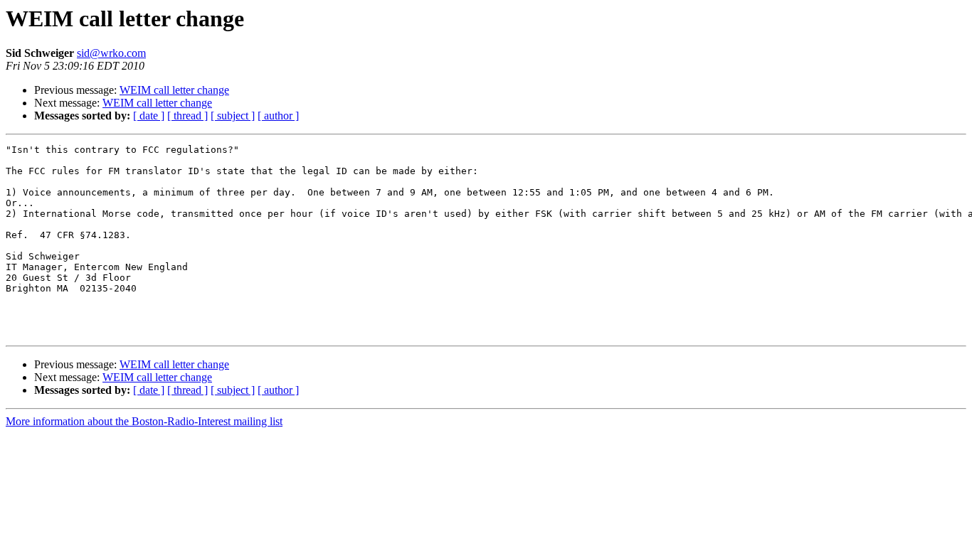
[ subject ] (233, 115)
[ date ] (148, 115)
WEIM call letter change (174, 90)
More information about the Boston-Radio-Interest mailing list (144, 421)
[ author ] (278, 115)
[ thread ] (187, 115)
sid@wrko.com (111, 53)
